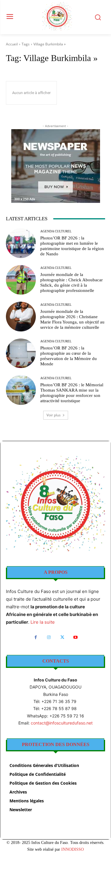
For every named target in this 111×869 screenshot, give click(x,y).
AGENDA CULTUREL (56, 231)
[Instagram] (49, 637)
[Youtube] (75, 637)
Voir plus (53, 415)
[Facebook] (35, 637)
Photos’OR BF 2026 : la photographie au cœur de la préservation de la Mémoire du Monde (68, 356)
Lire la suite (42, 622)
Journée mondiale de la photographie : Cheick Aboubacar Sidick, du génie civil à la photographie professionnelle (71, 282)
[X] (62, 637)
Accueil (12, 44)
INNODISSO (72, 849)
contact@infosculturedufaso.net (62, 722)
